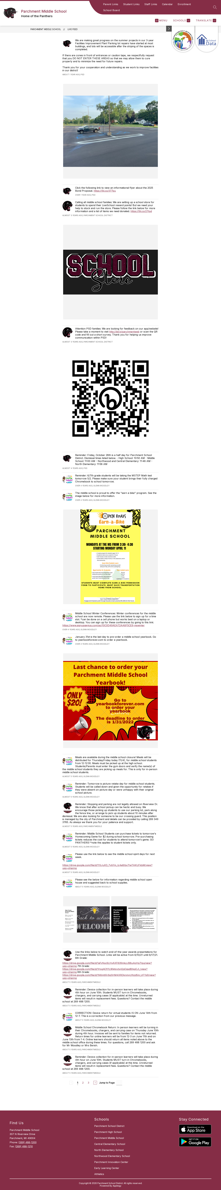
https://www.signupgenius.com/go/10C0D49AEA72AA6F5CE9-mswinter (103, 625)
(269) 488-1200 (27, 1142)
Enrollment (184, 4)
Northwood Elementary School (112, 1156)
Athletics (99, 1174)
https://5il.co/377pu (105, 190)
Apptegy (117, 1185)
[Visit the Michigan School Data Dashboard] (206, 39)
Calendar (167, 4)
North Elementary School (109, 1150)
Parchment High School (108, 1131)
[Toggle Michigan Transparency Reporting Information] (169, 29)
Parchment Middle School (46, 29)
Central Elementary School (109, 1144)
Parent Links (110, 4)
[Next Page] (95, 1082)
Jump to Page (107, 1082)
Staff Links (150, 4)
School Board (111, 10)
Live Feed (73, 29)
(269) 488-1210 (24, 1146)
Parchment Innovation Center (111, 1162)
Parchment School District (109, 1125)
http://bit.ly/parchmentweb (124, 331)
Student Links (131, 4)
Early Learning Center (106, 1168)
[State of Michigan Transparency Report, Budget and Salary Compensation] (183, 39)
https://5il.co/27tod (141, 211)
